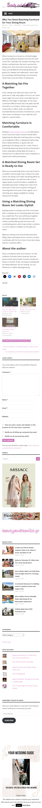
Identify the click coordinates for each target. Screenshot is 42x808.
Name (5, 400)
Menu (10, 13)
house (4, 28)
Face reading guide (18, 674)
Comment (6, 372)
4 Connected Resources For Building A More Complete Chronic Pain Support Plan (27, 586)
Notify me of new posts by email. (17, 436)
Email (5, 408)
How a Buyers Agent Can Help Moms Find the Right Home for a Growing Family (27, 573)
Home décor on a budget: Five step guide (27, 308)
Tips (8, 28)
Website (5, 416)
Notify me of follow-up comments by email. (21, 432)
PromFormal (6, 642)
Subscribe (9, 720)
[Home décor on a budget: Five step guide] (28, 301)
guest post (34, 25)
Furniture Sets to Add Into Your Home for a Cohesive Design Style (9, 309)
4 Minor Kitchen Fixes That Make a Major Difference (9, 329)
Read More (26, 805)
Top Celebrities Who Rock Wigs (22, 662)
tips (28, 341)
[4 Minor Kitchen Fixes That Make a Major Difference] (10, 322)
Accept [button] (19, 805)
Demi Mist (17, 25)
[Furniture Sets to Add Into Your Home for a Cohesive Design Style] (10, 301)
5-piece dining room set (18, 132)
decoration (26, 25)
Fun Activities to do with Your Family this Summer (22, 352)
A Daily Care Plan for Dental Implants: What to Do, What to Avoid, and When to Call (25, 550)
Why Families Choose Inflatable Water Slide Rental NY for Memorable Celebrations (25, 598)
